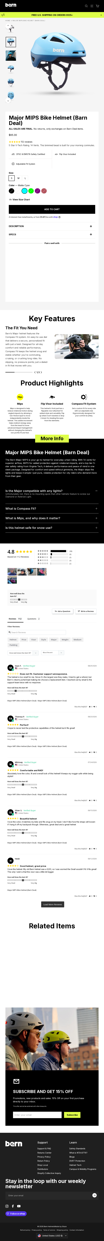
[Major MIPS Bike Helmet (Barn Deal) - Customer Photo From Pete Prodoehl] (22, 572)
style (43, 639)
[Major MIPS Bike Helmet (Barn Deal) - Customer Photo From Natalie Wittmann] (12, 572)
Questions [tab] (31, 618)
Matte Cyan (24, 190)
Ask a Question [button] (64, 611)
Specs (12, 234)
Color (19, 185)
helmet (13, 639)
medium (77, 639)
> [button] (52, 904)
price (24, 639)
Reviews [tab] (12, 618)
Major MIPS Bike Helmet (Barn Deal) (21, 700)
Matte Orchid (44, 190)
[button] (90, 707)
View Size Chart (21, 199)
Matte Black (11, 190)
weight (65, 639)
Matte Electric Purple (37, 190)
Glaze (64, 1226)
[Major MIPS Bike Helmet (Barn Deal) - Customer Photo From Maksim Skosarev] (32, 572)
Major (54, 639)
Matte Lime (31, 190)
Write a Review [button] (87, 611)
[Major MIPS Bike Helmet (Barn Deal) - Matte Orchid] (20, 280)
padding (13, 645)
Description (16, 226)
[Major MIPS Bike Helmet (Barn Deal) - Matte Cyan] (16, 280)
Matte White (18, 190)
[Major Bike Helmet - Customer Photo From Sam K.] (41, 572)
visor (33, 639)
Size (11, 173)
